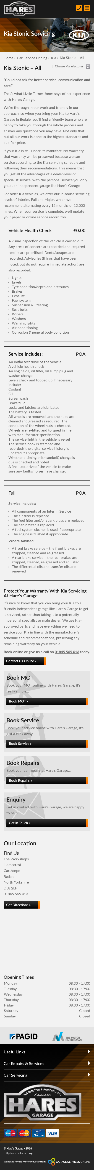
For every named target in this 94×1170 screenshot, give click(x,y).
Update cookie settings (19, 1153)
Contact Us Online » (21, 661)
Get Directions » (18, 905)
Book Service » (20, 744)
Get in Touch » (19, 823)
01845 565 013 (67, 652)
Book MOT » (19, 701)
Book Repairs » (20, 780)
